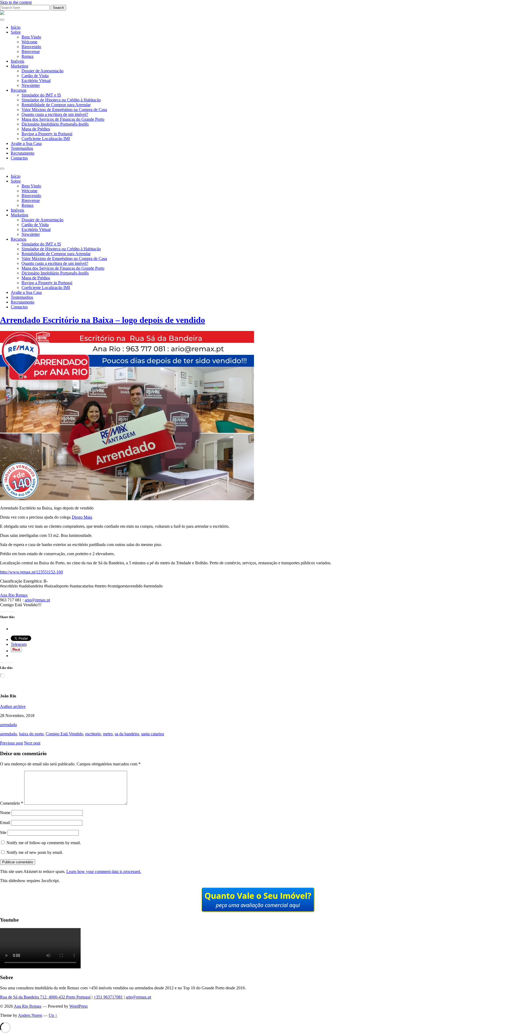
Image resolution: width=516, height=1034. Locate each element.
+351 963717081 (108, 997)
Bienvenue (31, 51)
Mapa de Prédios (36, 129)
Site (3, 832)
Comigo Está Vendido (64, 734)
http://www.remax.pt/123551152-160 (31, 572)
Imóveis (17, 61)
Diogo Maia (82, 517)
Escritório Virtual (36, 80)
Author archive (13, 706)
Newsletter (31, 85)
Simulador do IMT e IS (41, 95)
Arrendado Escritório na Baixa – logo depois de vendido (102, 320)
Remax (28, 56)
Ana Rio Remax (14, 595)
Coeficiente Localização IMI (46, 138)
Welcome (29, 42)
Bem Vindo (31, 37)
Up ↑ (53, 1015)
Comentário (11, 803)
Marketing (19, 66)
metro (108, 734)
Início (15, 27)
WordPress (78, 1006)
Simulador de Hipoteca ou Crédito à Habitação (61, 100)
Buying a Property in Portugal (47, 133)
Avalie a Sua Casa (26, 143)
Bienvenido (31, 46)
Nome (5, 812)
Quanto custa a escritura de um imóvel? (55, 114)
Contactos (19, 158)
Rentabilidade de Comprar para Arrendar (56, 104)
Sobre (16, 32)
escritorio (93, 734)
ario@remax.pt (37, 600)
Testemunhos (22, 148)
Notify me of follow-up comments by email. (43, 842)
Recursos (18, 90)
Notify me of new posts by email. (34, 852)
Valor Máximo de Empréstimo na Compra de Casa (64, 109)
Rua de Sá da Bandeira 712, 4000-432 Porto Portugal (45, 997)
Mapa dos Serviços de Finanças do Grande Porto (63, 119)
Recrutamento (22, 153)
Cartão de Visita (35, 75)
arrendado (8, 724)
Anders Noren (30, 1015)
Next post (32, 743)
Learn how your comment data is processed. (103, 871)
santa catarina (152, 734)
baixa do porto (31, 734)
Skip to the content (16, 2)
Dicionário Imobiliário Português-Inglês (55, 124)
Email (5, 822)
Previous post (11, 743)
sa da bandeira (127, 734)
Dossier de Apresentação (42, 71)
